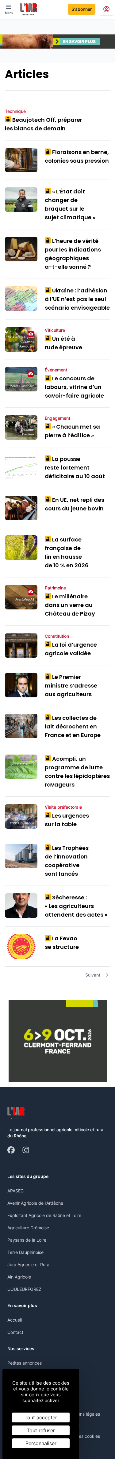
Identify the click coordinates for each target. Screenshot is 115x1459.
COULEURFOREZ (24, 1289)
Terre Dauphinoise (25, 1252)
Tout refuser (41, 1430)
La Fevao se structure (62, 942)
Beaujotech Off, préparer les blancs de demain (43, 124)
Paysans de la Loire (26, 1240)
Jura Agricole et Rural (28, 1264)
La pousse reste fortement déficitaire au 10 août (75, 467)
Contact (15, 1332)
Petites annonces (24, 1363)
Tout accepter (41, 1417)
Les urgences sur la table (67, 820)
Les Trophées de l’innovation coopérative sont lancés (67, 861)
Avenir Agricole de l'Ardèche (35, 1203)
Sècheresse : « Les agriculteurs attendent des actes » (76, 906)
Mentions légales (83, 1414)
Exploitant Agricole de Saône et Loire (44, 1215)
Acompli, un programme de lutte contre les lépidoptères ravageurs (77, 771)
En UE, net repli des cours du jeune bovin (74, 504)
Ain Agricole (19, 1276)
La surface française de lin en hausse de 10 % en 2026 (67, 552)
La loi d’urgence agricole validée (71, 649)
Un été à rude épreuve (63, 343)
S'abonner (81, 9)
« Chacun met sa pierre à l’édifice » (72, 431)
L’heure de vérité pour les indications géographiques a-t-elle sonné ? (73, 254)
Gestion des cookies (80, 1436)
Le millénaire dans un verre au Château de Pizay (70, 605)
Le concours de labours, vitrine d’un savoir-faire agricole (74, 387)
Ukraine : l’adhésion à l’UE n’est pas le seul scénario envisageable (77, 299)
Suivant (92, 974)
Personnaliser (40, 1443)
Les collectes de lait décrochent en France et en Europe (73, 726)
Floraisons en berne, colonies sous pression (77, 156)
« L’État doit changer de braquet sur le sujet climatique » (70, 204)
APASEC (15, 1190)
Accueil (14, 1319)
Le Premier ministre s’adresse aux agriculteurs (71, 685)
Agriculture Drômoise (28, 1227)
